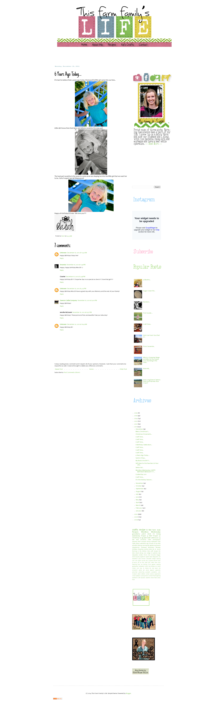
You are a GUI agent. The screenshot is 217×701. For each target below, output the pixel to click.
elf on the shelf (142, 562)
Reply (62, 258)
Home (91, 369)
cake (139, 558)
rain (159, 572)
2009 (136, 517)
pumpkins (154, 572)
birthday (134, 549)
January (139, 511)
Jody (158, 530)
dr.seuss (134, 562)
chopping (140, 549)
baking (140, 545)
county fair (145, 560)
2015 (136, 415)
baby (151, 556)
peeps (138, 543)
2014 (136, 418)
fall (148, 545)
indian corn (135, 568)
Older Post (123, 369)
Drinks (145, 555)
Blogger (128, 693)
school (147, 574)
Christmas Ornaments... (144, 434)
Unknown (63, 253)
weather (148, 577)
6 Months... (147, 280)
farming (134, 551)
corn (133, 560)
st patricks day (155, 553)
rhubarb (134, 574)
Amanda (63, 265)
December (139, 429)
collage (154, 558)
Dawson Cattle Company (68, 300)
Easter (157, 538)
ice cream (157, 566)
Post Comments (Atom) (72, 372)
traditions (135, 577)
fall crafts (151, 562)
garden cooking (156, 564)
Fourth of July (153, 543)
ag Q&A (144, 538)
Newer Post (59, 369)
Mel (150, 530)
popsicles (157, 570)
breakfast (135, 558)
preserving (141, 572)
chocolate (148, 558)
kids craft (150, 551)
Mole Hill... (146, 368)
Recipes (135, 532)
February (139, 508)
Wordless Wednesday (151, 532)
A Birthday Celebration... (144, 445)
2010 (136, 514)
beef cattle (151, 538)
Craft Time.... (140, 477)
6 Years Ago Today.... (143, 455)
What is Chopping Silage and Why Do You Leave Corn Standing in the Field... (151, 360)
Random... (146, 302)
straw (146, 576)
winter (141, 555)
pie (144, 570)
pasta (140, 570)
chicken (143, 558)
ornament (135, 570)
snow (133, 576)
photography (156, 539)
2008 (136, 520)
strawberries (136, 547)
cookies (146, 549)
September (140, 488)
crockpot (143, 541)
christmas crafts (145, 539)
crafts (135, 530)
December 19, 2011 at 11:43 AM (77, 253)
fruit (149, 564)
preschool (134, 572)
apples (147, 556)
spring (143, 576)
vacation (143, 577)
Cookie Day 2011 (141, 474)
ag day (138, 556)
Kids (149, 555)
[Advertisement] (98, 56)
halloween (154, 541)
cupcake (150, 560)
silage (149, 553)
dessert (155, 560)
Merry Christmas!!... (142, 431)
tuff (139, 577)
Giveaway (144, 547)
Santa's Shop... (141, 458)
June (137, 497)
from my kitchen (142, 564)
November (139, 483)
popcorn (152, 570)
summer (150, 576)
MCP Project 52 (154, 536)
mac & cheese (144, 568)
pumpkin (147, 572)
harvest (158, 545)
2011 (135, 427)
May (137, 500)
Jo (140, 538)
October (139, 486)
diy (153, 549)
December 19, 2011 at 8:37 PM (82, 312)
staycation (135, 555)
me (150, 568)
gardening (153, 545)
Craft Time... (147, 324)
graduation (135, 566)
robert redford (141, 574)
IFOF (139, 541)
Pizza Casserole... (149, 346)
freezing (134, 564)
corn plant (138, 560)
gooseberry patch (139, 534)
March (138, 505)
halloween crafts (143, 566)
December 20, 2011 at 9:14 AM (77, 324)
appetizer (142, 556)
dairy (150, 549)
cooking (158, 558)
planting (134, 541)
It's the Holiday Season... (144, 480)
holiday (153, 566)
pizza (147, 570)
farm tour (157, 562)
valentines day (144, 543)
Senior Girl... (140, 467)
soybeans (138, 576)
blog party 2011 (156, 556)
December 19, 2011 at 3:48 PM (75, 276)
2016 (136, 413)
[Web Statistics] (57, 699)
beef (137, 539)
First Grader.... (148, 313)
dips (159, 560)
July (137, 494)
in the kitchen (142, 551)
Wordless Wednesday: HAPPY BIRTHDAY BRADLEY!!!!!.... (145, 471)
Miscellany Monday (154, 547)
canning (144, 545)
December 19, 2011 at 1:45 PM (76, 265)
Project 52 (144, 536)
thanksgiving (156, 576)
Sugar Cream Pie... (149, 291)
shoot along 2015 (140, 553)
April (137, 502)
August (138, 491)
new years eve (156, 568)
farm (154, 530)
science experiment (155, 574)
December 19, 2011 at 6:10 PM (87, 300)
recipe (142, 530)
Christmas (135, 538)
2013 (136, 421)
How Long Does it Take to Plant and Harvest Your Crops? (151, 381)
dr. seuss (157, 549)
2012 (136, 424)
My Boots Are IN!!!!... (143, 460)
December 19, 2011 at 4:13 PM (76, 288)
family (149, 541)
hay (150, 566)
